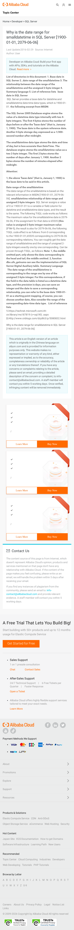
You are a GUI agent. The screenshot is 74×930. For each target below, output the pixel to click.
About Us (19, 904)
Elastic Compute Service (16, 818)
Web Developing (11, 864)
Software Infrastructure (16, 844)
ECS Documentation (27, 838)
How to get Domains (51, 838)
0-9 (25, 885)
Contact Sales (32, 669)
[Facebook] (48, 725)
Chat (12, 669)
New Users (54, 844)
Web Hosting (52, 823)
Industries (45, 859)
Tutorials (27, 864)
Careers (7, 904)
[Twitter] (63, 725)
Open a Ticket (17, 691)
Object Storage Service (15, 823)
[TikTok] (13, 731)
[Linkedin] (55, 725)
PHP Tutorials (41, 864)
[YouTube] (5, 731)
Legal (47, 904)
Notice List (58, 904)
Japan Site (9, 838)
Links (6, 908)
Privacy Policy (34, 904)
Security (65, 823)
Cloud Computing (28, 859)
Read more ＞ (24, 69)
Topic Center (10, 859)
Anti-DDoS (43, 818)
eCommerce (36, 823)
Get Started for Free (21, 643)
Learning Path (39, 844)
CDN (33, 818)
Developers (58, 859)
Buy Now (52, 444)
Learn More (22, 444)
